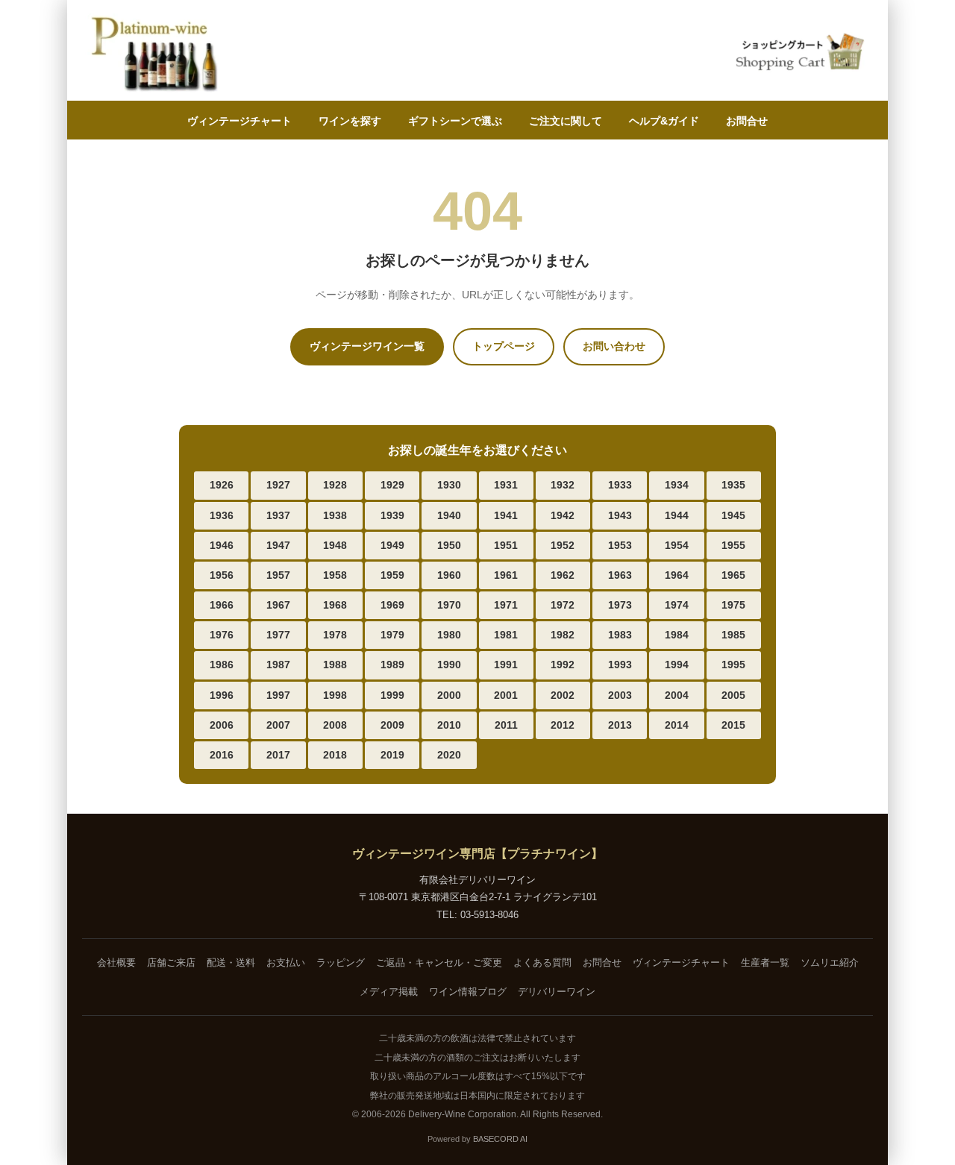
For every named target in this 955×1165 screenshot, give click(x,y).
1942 (562, 515)
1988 (335, 665)
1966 (222, 605)
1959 (392, 575)
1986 (222, 665)
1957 (278, 575)
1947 (278, 545)
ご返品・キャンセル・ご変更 (439, 962)
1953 (620, 545)
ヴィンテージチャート (239, 121)
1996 (222, 695)
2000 (449, 695)
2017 (278, 755)
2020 (449, 755)
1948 (335, 545)
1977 (278, 635)
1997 (278, 695)
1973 (620, 605)
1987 (278, 665)
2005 (733, 695)
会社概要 (116, 962)
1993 (620, 665)
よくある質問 (542, 962)
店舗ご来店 (171, 962)
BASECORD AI (500, 1138)
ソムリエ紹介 (830, 962)
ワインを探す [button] (350, 121)
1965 (733, 575)
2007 (278, 725)
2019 (392, 755)
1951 (506, 545)
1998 (335, 695)
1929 (392, 485)
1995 (733, 665)
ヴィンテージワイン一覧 (367, 346)
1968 (335, 605)
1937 (278, 515)
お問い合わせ (614, 346)
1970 (449, 605)
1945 (733, 515)
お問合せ (747, 121)
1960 (449, 575)
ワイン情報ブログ (468, 991)
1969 (392, 605)
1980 (449, 635)
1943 (620, 515)
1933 (620, 485)
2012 (562, 725)
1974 (677, 605)
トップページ (503, 346)
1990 (449, 665)
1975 (733, 605)
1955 (733, 545)
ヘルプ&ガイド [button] (664, 121)
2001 (506, 695)
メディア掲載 (389, 991)
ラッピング (340, 962)
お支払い (285, 962)
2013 (620, 725)
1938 (335, 515)
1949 (392, 545)
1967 (278, 605)
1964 (677, 575)
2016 (222, 755)
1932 (562, 485)
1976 (222, 635)
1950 (449, 545)
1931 (506, 485)
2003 (620, 695)
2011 (506, 725)
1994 (677, 665)
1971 (506, 605)
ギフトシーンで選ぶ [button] (455, 121)
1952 (562, 545)
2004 (677, 695)
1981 (506, 635)
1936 (222, 515)
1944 (677, 515)
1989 (392, 665)
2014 (677, 725)
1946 (222, 545)
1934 (677, 485)
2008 (335, 725)
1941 (506, 515)
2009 (392, 725)
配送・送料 (231, 962)
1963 (620, 575)
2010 (449, 725)
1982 (562, 635)
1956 (222, 575)
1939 (392, 515)
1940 (449, 515)
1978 (335, 635)
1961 (506, 575)
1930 (449, 485)
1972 (562, 605)
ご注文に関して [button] (565, 121)
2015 (733, 725)
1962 (562, 575)
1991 (506, 665)
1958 (335, 575)
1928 (335, 485)
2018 (335, 755)
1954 (677, 545)
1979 (392, 635)
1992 (562, 665)
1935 (733, 485)
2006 (222, 725)
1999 (392, 695)
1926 (222, 485)
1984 (677, 635)
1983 (620, 635)
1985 (733, 635)
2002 (562, 695)
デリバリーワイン (556, 991)
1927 (278, 485)
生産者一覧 (765, 962)
